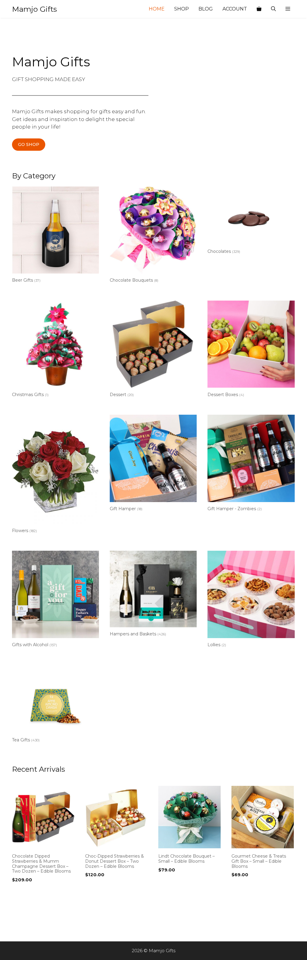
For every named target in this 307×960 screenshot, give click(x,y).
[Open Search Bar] (273, 9)
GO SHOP (28, 144)
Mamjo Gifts (34, 9)
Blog (205, 9)
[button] (288, 9)
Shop (181, 9)
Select (20, 892)
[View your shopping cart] (259, 9)
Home (157, 9)
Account (234, 9)
